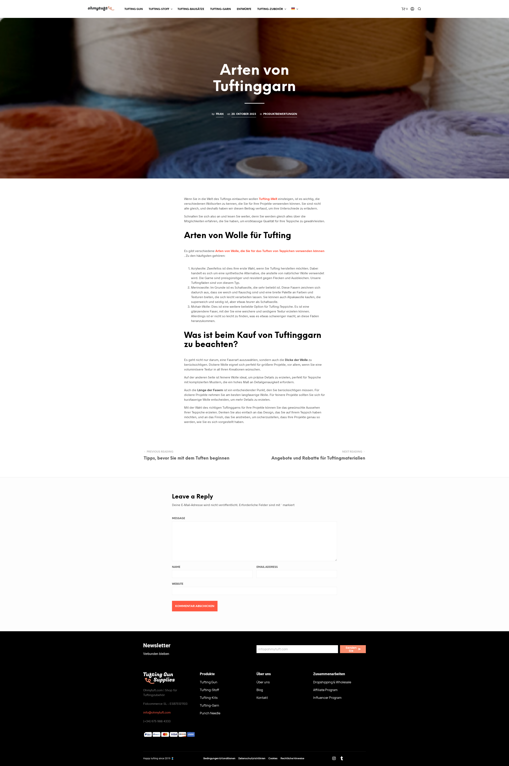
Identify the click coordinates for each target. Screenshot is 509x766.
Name (176, 567)
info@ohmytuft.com (157, 712)
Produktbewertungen (280, 114)
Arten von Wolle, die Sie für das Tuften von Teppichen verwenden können (269, 251)
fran (219, 114)
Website (177, 584)
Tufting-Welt (268, 199)
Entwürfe (244, 9)
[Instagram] (334, 758)
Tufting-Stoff (159, 9)
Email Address (267, 567)
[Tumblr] (341, 758)
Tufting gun (133, 9)
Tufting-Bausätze (191, 9)
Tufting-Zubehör (270, 9)
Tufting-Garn (220, 9)
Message (178, 518)
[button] (405, 9)
